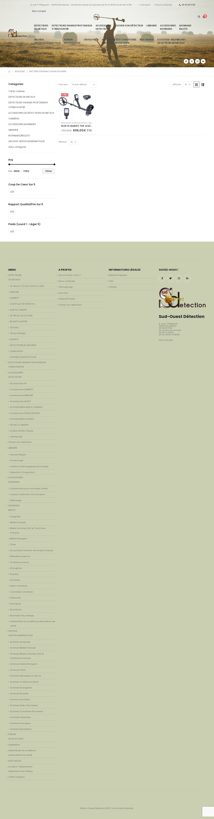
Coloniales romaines (21, 591)
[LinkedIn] (203, 61)
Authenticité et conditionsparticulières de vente (119, 41)
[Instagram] (197, 61)
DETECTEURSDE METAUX (41, 27)
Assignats (15, 516)
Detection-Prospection (22, 472)
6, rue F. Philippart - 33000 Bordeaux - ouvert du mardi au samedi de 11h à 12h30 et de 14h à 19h (81, 4)
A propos (145, 4)
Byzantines (16, 609)
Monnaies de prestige (22, 615)
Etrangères (16, 568)
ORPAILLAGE (16, 436)
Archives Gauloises (20, 717)
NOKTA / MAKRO (88, 123)
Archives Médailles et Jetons (25, 675)
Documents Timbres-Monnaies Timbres (31, 550)
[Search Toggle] (198, 17)
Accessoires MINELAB (21, 395)
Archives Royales (19, 693)
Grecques (15, 603)
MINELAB (14, 292)
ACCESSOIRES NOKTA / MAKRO (26, 407)
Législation (91, 39)
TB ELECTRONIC (18, 333)
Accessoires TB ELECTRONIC (25, 413)
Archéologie (17, 460)
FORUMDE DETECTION (72, 41)
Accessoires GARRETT (21, 389)
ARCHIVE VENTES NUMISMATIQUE (47, 41)
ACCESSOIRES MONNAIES (22, 124)
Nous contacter (164, 4)
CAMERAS (13, 118)
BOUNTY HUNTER (18, 321)
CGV (111, 281)
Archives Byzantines (21, 729)
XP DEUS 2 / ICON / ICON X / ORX (27, 286)
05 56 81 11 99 (188, 4)
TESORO (14, 327)
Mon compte (39, 11)
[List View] (203, 84)
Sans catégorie (17, 147)
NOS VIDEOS (147, 39)
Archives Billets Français (23, 647)
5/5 (12, 211)
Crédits (113, 287)
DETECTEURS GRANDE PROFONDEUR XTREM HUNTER (72, 27)
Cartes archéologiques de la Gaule (29, 466)
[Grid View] (196, 84)
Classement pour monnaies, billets (29, 488)
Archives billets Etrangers (23, 664)
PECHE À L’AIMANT (19, 424)
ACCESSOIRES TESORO (22, 419)
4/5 (12, 192)
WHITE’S (14, 339)
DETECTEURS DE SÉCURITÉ (23, 345)
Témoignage (66, 287)
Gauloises (15, 597)
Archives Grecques (20, 723)
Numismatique (18, 454)
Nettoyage (16, 500)
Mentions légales (118, 275)
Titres (13, 544)
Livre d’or (63, 293)
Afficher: (177, 84)
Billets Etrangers (18, 538)
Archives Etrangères (21, 687)
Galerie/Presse (67, 298)
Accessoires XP (18, 383)
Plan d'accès (166, 340)
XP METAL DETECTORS (21, 315)
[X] (191, 61)
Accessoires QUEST (20, 401)
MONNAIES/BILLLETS (19, 135)
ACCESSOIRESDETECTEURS (103, 27)
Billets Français (18, 522)
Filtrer (48, 171)
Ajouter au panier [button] (90, 96)
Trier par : (64, 84)
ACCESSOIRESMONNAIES (168, 27)
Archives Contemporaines (24, 681)
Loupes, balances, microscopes (27, 494)
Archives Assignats (20, 642)
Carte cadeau (16, 91)
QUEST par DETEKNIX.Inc (22, 303)
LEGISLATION (16, 351)
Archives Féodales (20, 699)
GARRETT (14, 298)
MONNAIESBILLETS (185, 27)
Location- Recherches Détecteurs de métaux (171, 41)
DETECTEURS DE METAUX (71, 123)
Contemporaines (19, 562)
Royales (14, 574)
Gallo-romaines (18, 585)
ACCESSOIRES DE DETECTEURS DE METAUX (31, 113)
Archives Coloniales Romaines (26, 711)
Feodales (15, 580)
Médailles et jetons (20, 556)
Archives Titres (18, 670)
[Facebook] (186, 61)
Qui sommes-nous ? (70, 275)
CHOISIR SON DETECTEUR (23, 357)
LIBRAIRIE (151, 25)
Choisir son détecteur (129, 25)
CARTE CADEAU (42, 53)
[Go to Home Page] (9, 71)
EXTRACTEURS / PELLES (21, 430)
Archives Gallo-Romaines (24, 705)
